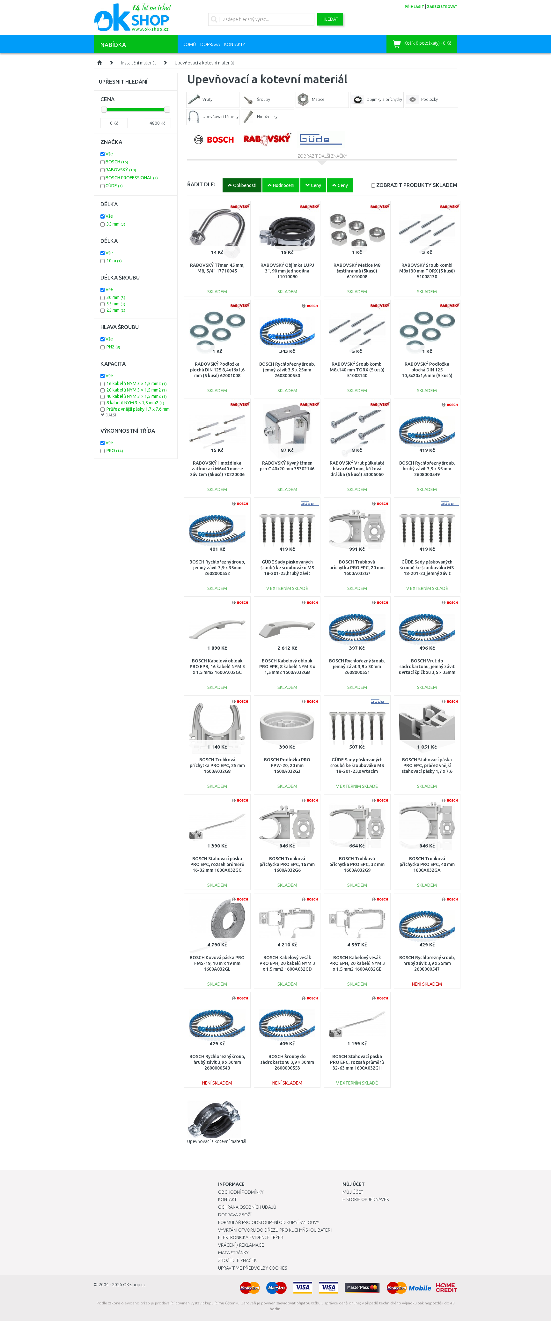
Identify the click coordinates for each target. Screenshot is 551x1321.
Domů (189, 44)
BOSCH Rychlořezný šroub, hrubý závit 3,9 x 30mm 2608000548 (217, 1062)
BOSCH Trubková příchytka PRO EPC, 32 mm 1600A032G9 (357, 864)
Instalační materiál (138, 62)
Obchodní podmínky (240, 1192)
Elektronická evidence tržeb (250, 1237)
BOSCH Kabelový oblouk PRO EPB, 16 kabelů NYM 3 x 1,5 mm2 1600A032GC (217, 666)
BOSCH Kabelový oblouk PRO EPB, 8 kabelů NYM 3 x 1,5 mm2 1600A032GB (287, 666)
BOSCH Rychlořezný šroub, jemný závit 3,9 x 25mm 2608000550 (287, 370)
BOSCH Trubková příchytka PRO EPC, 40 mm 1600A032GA (427, 864)
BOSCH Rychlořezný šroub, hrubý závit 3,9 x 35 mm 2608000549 (427, 468)
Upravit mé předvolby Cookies (252, 1268)
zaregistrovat (442, 7)
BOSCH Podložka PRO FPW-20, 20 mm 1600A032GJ (287, 765)
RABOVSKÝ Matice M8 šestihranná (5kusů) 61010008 (357, 271)
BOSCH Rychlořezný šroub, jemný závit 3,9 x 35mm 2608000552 (217, 567)
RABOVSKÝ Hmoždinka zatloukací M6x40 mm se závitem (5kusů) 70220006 (217, 468)
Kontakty (234, 44)
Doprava (210, 44)
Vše (109, 153)
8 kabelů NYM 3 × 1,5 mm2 (135, 402)
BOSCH (117, 161)
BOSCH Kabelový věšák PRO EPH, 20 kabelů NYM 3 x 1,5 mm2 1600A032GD (287, 963)
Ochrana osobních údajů (247, 1207)
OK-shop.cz (134, 1284)
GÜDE (114, 185)
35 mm (116, 224)
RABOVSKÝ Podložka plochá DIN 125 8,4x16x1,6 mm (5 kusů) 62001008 (217, 370)
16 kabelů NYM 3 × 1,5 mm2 (137, 383)
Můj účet (352, 1192)
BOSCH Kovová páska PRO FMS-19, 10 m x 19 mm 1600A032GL (217, 963)
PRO (115, 450)
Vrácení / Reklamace (241, 1245)
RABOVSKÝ (121, 169)
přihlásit (414, 7)
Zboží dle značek (237, 1260)
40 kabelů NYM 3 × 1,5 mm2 (137, 396)
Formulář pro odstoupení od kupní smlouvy (268, 1222)
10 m (114, 260)
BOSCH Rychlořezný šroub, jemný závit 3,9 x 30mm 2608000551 (357, 666)
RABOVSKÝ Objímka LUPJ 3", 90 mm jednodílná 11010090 (287, 271)
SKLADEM (416, 185)
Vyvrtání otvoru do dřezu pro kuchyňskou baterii (275, 1230)
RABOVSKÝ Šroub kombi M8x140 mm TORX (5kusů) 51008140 (357, 370)
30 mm (116, 297)
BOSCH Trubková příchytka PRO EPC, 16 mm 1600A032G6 (287, 864)
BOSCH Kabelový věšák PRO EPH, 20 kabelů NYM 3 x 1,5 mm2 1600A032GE (357, 963)
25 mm (116, 310)
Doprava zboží (234, 1214)
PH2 (113, 346)
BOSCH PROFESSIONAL (132, 177)
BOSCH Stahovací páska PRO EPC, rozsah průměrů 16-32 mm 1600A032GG (217, 864)
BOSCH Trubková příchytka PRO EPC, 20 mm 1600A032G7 (357, 567)
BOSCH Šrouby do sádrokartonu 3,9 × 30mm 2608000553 (287, 1062)
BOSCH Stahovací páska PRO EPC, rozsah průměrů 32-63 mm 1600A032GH (357, 1062)
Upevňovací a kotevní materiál (204, 62)
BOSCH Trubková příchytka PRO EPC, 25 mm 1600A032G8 (217, 765)
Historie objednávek (365, 1199)
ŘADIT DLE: (201, 184)
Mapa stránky (233, 1252)
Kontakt (227, 1199)
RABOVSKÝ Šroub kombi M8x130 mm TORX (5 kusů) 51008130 (427, 271)
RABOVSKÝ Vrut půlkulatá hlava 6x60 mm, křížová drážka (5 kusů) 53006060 (357, 468)
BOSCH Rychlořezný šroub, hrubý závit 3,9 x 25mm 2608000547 (427, 963)
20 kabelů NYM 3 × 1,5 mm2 (137, 389)
